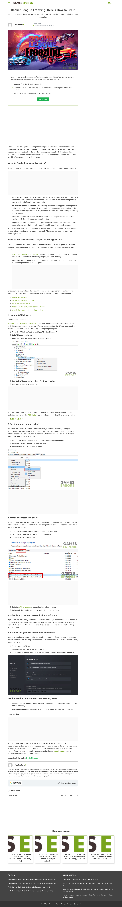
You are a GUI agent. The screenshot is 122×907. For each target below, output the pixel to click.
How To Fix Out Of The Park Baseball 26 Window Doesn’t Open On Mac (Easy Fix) (20, 857)
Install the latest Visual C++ (22, 304)
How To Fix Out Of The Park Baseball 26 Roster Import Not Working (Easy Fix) (101, 856)
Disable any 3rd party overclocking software (28, 307)
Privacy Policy (54, 904)
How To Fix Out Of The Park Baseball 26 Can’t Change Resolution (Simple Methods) (47, 857)
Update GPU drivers (19, 297)
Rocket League (32, 758)
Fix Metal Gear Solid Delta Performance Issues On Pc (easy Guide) (30, 891)
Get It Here (43, 99)
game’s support (59, 751)
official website (25, 607)
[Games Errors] (23, 2)
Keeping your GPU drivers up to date (22, 324)
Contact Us (77, 904)
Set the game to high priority (23, 301)
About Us (44, 904)
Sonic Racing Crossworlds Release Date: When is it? (80, 880)
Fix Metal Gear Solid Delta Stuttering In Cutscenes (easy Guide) (29, 887)
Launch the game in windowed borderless (27, 310)
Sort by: (63, 795)
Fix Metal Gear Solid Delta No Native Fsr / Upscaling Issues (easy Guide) (32, 883)
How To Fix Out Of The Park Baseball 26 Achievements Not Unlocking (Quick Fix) (74, 856)
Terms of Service (66, 904)
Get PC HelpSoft (16, 419)
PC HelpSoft (32, 415)
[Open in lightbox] (43, 469)
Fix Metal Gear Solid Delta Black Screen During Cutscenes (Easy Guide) (32, 880)
